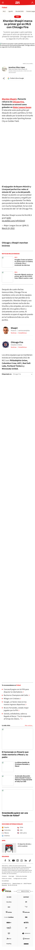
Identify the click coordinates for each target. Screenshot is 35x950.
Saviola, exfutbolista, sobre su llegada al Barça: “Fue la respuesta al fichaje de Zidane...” (17, 716)
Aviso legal (11, 876)
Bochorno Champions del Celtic (16, 695)
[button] (4, 78)
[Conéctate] (32, 2)
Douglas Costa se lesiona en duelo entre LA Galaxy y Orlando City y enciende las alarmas (24, 262)
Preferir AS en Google (17, 78)
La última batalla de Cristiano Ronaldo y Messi (22, 764)
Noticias (14, 333)
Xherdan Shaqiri (9, 99)
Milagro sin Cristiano (12, 698)
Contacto (4, 876)
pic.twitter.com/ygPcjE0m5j (13, 220)
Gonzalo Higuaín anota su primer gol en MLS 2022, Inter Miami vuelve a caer (24, 276)
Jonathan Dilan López (17, 67)
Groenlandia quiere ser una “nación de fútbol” (15, 814)
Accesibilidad (5, 881)
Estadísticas (22, 333)
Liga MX (10, 11)
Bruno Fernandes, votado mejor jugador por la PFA (16, 709)
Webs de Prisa (25, 891)
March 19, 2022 (8, 228)
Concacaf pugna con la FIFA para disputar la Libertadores (16, 690)
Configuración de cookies (20, 878)
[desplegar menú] (2, 2)
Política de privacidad (21, 876)
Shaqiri (14, 328)
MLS (4, 11)
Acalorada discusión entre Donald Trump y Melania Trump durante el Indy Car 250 (23, 778)
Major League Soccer (22, 107)
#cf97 (9, 217)
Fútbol (4, 7)
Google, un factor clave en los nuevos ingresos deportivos (15, 703)
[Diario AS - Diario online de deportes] (17, 2)
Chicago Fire (18, 101)
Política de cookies (7, 878)
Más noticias (28, 725)
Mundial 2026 (19, 11)
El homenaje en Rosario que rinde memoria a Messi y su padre (15, 755)
